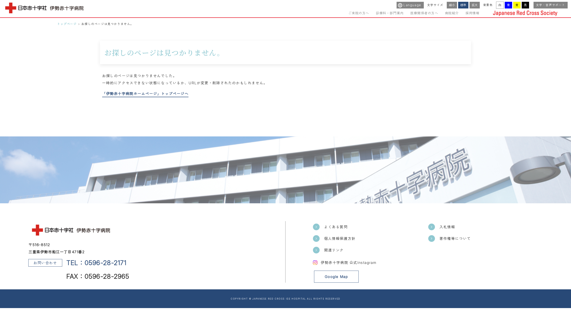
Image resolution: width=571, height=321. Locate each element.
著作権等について (455, 238)
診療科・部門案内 (390, 13)
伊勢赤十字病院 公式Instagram (348, 262)
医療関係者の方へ (424, 13)
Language (412, 5)
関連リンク (334, 250)
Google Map (336, 276)
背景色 (488, 5)
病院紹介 (452, 13)
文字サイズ (435, 5)
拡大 (475, 5)
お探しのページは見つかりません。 (107, 24)
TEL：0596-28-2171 (96, 263)
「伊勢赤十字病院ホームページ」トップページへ (145, 93)
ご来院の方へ (358, 13)
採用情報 (472, 13)
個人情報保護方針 (340, 238)
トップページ (67, 24)
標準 (463, 5)
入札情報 (447, 227)
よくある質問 (336, 227)
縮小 (452, 5)
